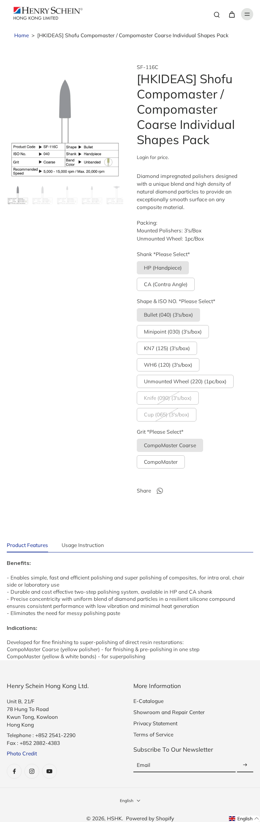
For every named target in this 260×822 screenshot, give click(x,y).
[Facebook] (14, 771)
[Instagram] (31, 771)
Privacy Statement (155, 723)
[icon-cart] (231, 14)
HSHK (114, 818)
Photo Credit (22, 753)
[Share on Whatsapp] (159, 490)
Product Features (27, 545)
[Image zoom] (65, 122)
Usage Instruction (83, 545)
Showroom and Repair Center (169, 712)
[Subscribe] (245, 765)
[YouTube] (49, 771)
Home (21, 35)
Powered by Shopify (150, 818)
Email (143, 765)
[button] (244, 819)
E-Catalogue (148, 701)
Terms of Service (153, 734)
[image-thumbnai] (18, 194)
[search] (216, 14)
